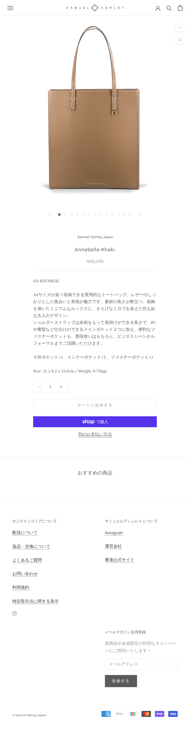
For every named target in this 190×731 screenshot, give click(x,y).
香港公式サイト (119, 560)
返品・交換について (31, 546)
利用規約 (20, 587)
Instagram (113, 532)
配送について (25, 532)
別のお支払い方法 (95, 434)
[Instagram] (14, 613)
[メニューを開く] (10, 7)
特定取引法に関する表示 (35, 601)
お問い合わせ (25, 573)
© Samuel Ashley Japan (29, 715)
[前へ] (49, 214)
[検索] (169, 7)
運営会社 (113, 546)
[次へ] (140, 214)
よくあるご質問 (27, 560)
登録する (121, 681)
